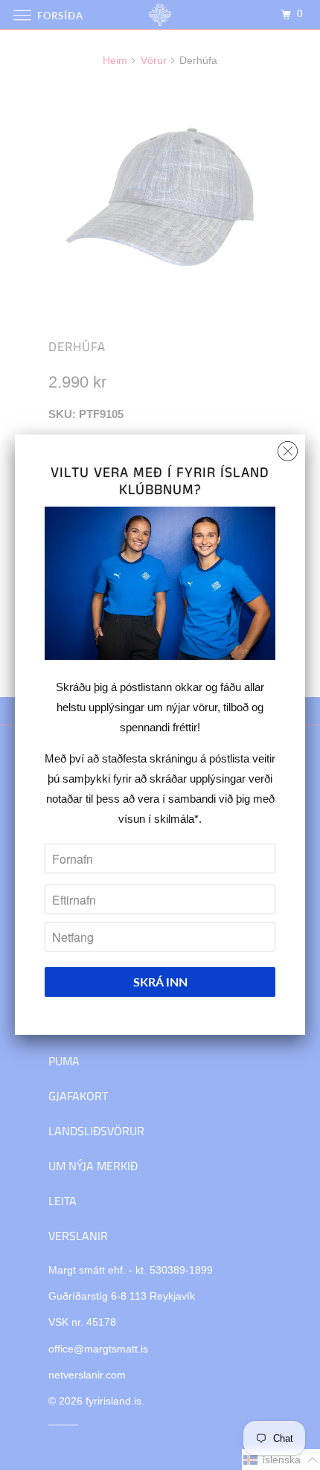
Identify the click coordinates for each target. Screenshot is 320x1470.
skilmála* (176, 818)
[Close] (288, 447)
